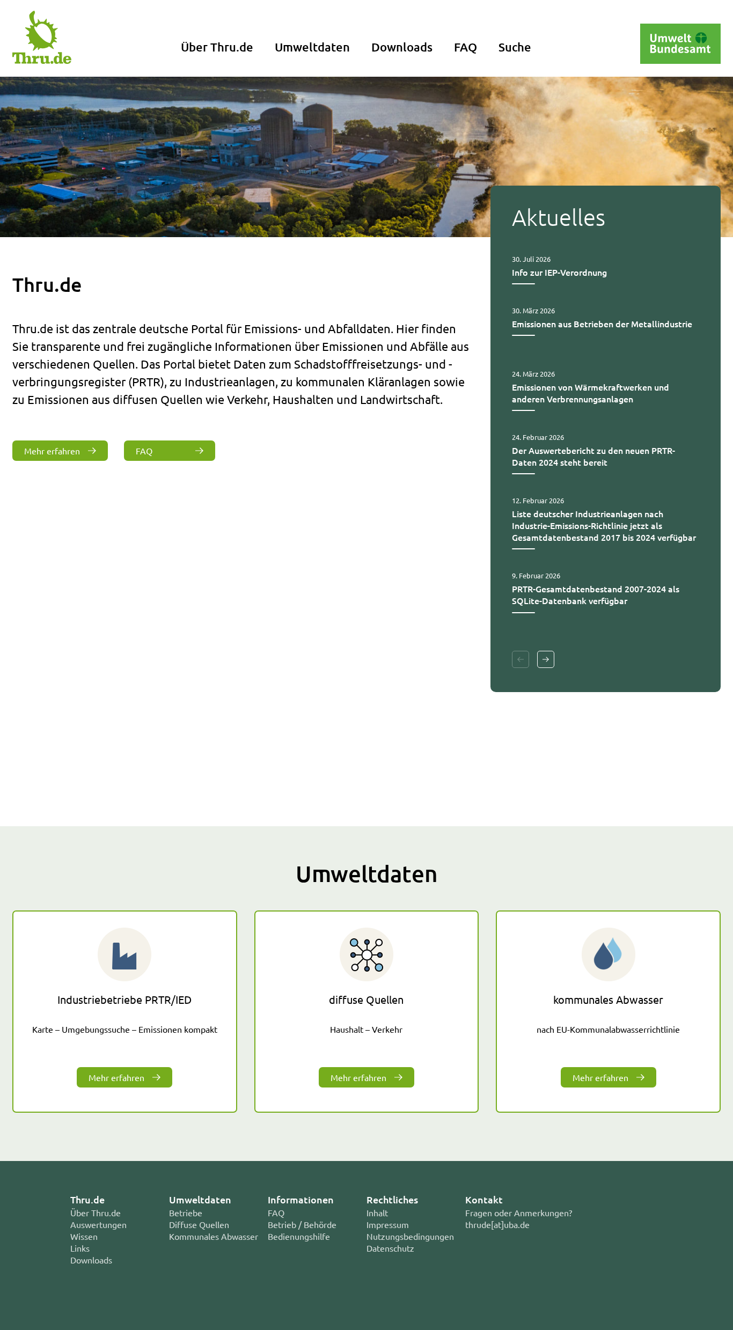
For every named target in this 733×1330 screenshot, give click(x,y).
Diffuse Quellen (199, 1224)
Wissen (84, 1236)
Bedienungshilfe (299, 1236)
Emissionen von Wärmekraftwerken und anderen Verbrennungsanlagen (590, 393)
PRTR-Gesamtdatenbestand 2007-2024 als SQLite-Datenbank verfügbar (595, 594)
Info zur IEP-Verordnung (559, 272)
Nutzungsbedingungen (410, 1236)
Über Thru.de (217, 47)
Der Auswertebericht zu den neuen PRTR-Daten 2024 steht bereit (593, 456)
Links (80, 1248)
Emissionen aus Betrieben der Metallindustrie (602, 323)
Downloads (402, 47)
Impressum (387, 1224)
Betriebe (185, 1212)
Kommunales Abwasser (213, 1236)
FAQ (465, 47)
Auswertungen (98, 1224)
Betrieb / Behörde (302, 1224)
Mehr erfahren (52, 450)
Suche (515, 47)
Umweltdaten (312, 47)
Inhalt (377, 1212)
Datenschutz (390, 1248)
